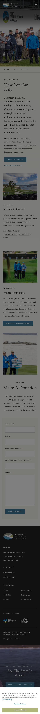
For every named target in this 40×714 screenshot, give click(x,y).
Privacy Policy (7, 700)
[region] (20, 700)
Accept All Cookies (20, 710)
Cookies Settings (20, 704)
